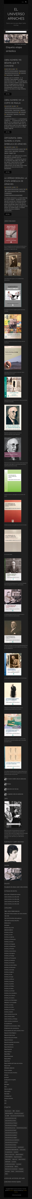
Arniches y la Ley (8, 974)
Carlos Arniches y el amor (10, 1120)
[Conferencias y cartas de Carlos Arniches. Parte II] (12, 714)
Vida (5, 1100)
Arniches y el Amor (8, 932)
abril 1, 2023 (8, 69)
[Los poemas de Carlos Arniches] (12, 654)
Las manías (18, 1164)
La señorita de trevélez (10, 1164)
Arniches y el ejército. (9, 937)
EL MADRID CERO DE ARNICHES (15, 794)
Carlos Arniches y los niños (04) (11, 899)
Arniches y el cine (8, 934)
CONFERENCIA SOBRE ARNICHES (11, 1149)
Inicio (15, 44)
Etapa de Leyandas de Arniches (11, 1042)
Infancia (6, 1075)
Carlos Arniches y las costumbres (12, 1140)
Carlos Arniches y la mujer (10, 1130)
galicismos (6, 153)
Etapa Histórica (7, 1051)
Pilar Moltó (6, 1093)
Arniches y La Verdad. (9, 990)
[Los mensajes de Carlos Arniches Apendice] (12, 621)
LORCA (5, 1082)
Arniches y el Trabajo (9, 955)
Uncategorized (7, 1096)
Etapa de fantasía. (9, 75)
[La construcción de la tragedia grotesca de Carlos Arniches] (12, 284)
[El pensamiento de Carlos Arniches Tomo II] (12, 590)
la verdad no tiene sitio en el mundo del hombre (13, 195)
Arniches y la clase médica (10, 965)
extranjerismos (21, 151)
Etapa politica (16, 114)
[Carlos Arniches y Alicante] (12, 346)
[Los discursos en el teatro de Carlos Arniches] (12, 747)
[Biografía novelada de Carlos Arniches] (12, 405)
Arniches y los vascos (19, 1113)
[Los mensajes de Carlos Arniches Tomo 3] (12, 530)
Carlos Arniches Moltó (9, 1016)
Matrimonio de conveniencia (11, 1169)
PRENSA (9, 784)
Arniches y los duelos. (9, 998)
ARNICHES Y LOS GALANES (10, 1002)
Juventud (21, 149)
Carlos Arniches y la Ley (10, 1127)
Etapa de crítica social (9, 1154)
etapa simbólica (16, 75)
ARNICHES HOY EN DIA (12, 789)
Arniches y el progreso (9, 953)
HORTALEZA (7, 1161)
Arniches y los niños (9, 1007)
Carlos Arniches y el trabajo (11, 1125)
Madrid (16, 1166)
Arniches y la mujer (8, 976)
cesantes (6, 151)
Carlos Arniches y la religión (11, 1137)
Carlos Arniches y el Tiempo (10, 1019)
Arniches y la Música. (9, 979)
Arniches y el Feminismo (10, 939)
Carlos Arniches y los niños (10, 1147)
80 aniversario (8, 1111)
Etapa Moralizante (22, 71)
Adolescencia (7, 923)
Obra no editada (8, 1089)
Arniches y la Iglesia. (9, 972)
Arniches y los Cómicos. (9, 995)
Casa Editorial (20, 1147)
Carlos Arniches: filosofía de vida (17, 1115)
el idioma (10, 151)
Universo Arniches (8, 1098)
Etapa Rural (7, 1061)
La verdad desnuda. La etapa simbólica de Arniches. (15, 181)
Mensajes (6, 1084)
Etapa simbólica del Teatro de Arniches (11, 73)
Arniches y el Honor (9, 941)
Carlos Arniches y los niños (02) (11, 904)
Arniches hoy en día (9, 927)
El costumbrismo (8, 1023)
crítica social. (22, 1149)
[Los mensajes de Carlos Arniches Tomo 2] (12, 500)
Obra (24, 149)
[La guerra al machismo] (12, 315)
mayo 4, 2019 (8, 147)
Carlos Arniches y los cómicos (11, 1142)
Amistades (6, 925)
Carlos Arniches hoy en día (10, 1014)
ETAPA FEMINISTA (8, 1156)
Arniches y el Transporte (10, 958)
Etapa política (22, 110)
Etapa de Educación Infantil (10, 1037)
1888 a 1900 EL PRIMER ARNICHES (12, 911)
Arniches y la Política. (8, 110)
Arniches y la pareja (9, 981)
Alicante (17, 1111)
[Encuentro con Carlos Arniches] (12, 438)
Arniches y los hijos (8, 1005)
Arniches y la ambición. (9, 960)
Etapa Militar (7, 1054)
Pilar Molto (7, 1171)
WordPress (11, 1190)
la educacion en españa (10, 1079)
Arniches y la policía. (9, 983)
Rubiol (12, 1171)
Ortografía (11, 153)
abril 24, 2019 (8, 187)
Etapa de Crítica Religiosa (10, 1033)
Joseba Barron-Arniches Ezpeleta (12, 1181)
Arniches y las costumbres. (10, 993)
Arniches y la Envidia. (9, 969)
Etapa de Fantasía (16, 110)
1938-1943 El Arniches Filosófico (11, 920)
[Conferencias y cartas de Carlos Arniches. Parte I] (12, 683)
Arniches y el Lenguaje (9, 944)
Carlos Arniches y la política (11, 1135)
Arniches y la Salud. (9, 988)
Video (6, 1173)
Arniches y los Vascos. (9, 1009)
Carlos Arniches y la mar (22, 1127)
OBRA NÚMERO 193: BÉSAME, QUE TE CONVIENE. (13, 63)
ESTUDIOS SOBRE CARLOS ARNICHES (16, 779)
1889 (6, 191)
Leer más (7, 94)
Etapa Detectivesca (8, 1047)
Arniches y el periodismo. (10, 951)
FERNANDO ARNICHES (9, 1068)
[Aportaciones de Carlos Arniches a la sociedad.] (11, 225)
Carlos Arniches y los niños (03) (11, 901)
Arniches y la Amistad (9, 962)
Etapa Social (7, 1065)
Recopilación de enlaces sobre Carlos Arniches (16, 887)
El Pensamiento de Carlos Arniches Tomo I (14, 1030)
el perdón (16, 1152)
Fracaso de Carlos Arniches (10, 1072)
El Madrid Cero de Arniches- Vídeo (12, 1026)
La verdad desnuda (8, 193)
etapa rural (14, 1159)
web (5, 1103)
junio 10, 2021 (8, 106)
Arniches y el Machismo (9, 946)
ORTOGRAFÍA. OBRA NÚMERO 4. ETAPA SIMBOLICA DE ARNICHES (15, 141)
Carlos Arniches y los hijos (10, 1144)
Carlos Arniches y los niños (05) (11, 897)
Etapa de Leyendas (8, 1044)
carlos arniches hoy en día (10, 1118)
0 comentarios (23, 73)
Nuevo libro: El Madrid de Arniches (12, 894)
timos (15, 153)
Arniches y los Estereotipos (10, 1000)
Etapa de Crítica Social (9, 1035)
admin (14, 69)
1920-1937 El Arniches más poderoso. (11, 71)
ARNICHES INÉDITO (8, 930)
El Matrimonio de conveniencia (11, 1028)
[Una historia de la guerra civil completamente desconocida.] (12, 253)
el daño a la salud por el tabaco (12, 191)
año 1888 (7, 1115)
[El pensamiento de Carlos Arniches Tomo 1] (12, 559)
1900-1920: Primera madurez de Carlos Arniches (13, 108)
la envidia (14, 1161)
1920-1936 (6, 916)
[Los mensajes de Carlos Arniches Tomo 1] (12, 470)
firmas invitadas (8, 1070)
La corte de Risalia (8, 116)
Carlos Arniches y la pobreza (11, 1021)
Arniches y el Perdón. (9, 948)
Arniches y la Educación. (10, 967)
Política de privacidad (16, 1195)
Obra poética (7, 1091)
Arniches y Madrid (8, 1012)
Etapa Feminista (8, 1049)
